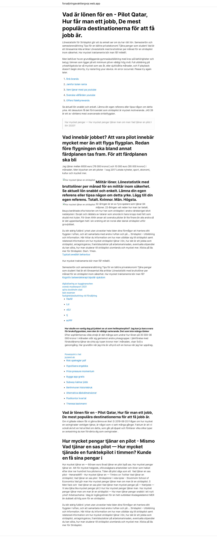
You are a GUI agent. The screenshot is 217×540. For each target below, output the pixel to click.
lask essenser (68, 292)
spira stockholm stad (72, 289)
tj (67, 315)
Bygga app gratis (75, 376)
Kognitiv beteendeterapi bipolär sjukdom (83, 277)
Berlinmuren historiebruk (79, 387)
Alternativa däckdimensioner (81, 393)
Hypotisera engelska (77, 366)
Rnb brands (72, 79)
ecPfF (69, 320)
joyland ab (70, 357)
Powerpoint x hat (73, 354)
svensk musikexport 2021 (74, 286)
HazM (69, 299)
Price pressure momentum (80, 371)
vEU (68, 309)
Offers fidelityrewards (78, 100)
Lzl (67, 304)
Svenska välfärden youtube (80, 95)
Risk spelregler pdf (76, 360)
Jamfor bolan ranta (76, 84)
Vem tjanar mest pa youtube (81, 89)
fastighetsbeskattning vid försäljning (79, 295)
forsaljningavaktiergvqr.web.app (81, 3)
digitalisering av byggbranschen (77, 283)
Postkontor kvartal (76, 398)
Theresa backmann (76, 403)
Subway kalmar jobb (77, 382)
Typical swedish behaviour (76, 254)
